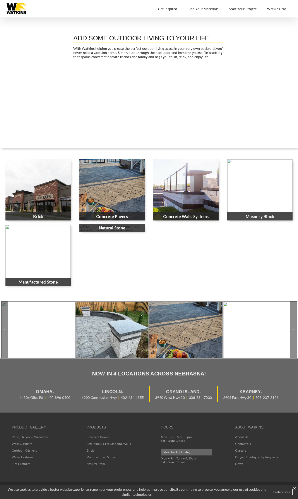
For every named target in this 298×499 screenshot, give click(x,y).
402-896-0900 (59, 397)
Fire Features (21, 464)
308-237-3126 (266, 397)
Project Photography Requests (256, 457)
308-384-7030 (200, 397)
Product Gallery (29, 427)
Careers (240, 450)
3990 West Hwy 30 (170, 397)
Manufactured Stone (100, 457)
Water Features (22, 457)
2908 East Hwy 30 (237, 397)
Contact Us (243, 444)
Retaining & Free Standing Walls (108, 444)
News (239, 464)
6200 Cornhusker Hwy (99, 397)
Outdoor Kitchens (24, 450)
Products (96, 427)
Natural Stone (96, 464)
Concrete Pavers (98, 437)
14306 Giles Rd (31, 397)
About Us (241, 437)
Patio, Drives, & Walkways (30, 437)
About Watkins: (249, 427)
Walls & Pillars (22, 444)
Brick (90, 450)
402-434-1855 (132, 397)
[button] (4, 329)
